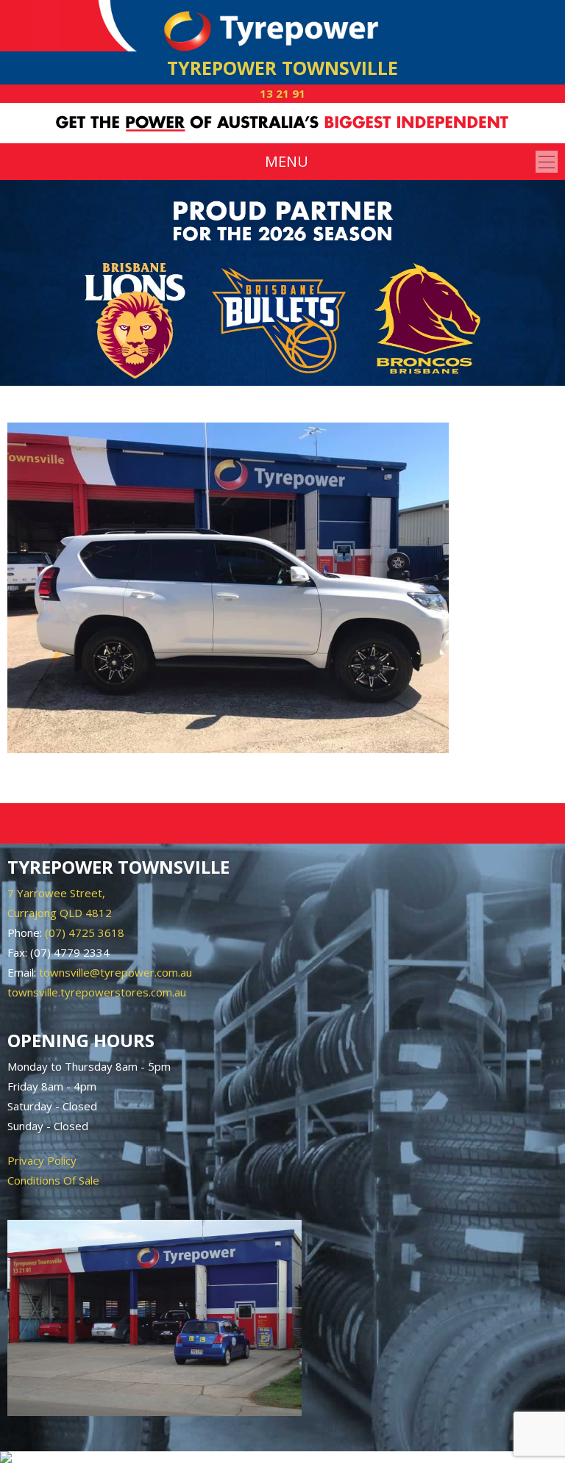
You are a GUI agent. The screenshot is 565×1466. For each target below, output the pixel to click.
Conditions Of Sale (53, 1180)
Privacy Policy (42, 1160)
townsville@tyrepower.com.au (115, 972)
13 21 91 (282, 93)
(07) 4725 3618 (84, 932)
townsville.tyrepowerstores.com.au (96, 992)
